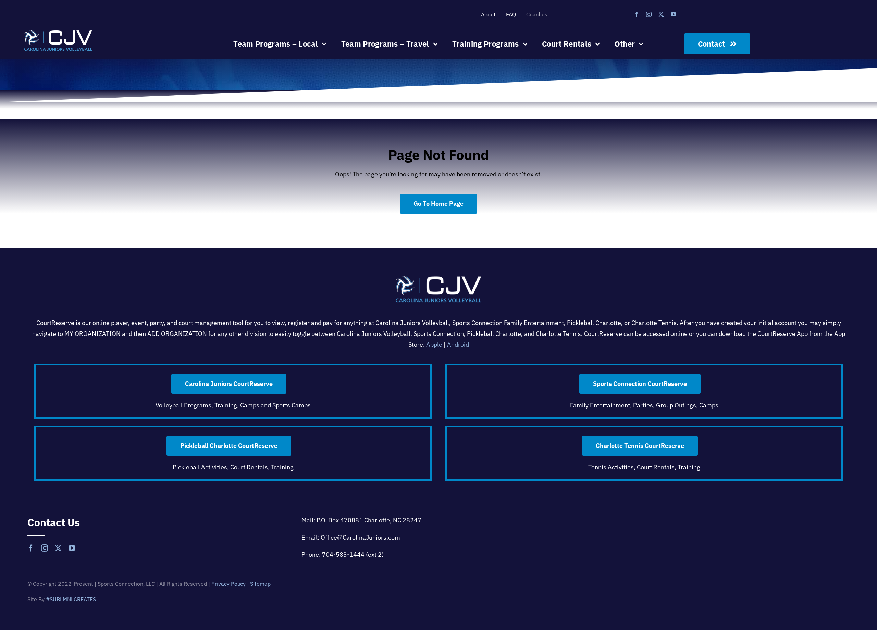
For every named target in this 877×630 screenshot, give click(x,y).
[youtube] (673, 14)
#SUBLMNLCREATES (71, 599)
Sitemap (260, 583)
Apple (434, 345)
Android (458, 345)
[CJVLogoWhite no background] (58, 33)
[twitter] (661, 14)
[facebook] (636, 14)
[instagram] (649, 14)
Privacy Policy (228, 583)
